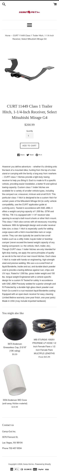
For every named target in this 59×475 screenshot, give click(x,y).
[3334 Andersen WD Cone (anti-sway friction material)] (14, 380)
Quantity (29, 131)
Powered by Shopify (43, 464)
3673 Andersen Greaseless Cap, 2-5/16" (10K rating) (14, 347)
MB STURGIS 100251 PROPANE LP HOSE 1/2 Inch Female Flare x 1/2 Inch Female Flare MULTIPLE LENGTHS (44, 346)
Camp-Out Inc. (28, 464)
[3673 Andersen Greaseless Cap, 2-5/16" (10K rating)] (14, 329)
